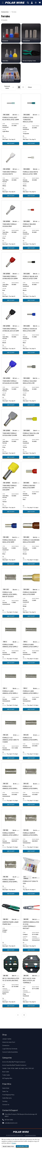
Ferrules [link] (14, 12)
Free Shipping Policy (8, 1094)
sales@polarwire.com (11, 1123)
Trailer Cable (6, 1075)
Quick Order (5, 1088)
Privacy (14, 1143)
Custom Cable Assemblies (10, 1052)
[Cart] (39, 2)
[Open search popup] (27, 2)
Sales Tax (5, 1091)
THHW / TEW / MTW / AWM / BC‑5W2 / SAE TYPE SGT (18, 1068)
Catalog (4, 1101)
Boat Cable (5, 1071)
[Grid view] (19, 87)
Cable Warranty (7, 1098)
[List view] (23, 87)
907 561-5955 (9, 1119)
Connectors (5, 1045)
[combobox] (8, 87)
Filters (30, 87)
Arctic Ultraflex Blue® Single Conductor (13, 1062)
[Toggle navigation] (2, 2)
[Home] (15, 3)
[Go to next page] (24, 1015)
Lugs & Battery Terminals (9, 1048)
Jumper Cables (6, 1039)
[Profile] (31, 2)
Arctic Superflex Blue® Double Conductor (14, 1065)
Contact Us (5, 1104)
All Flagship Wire (7, 1078)
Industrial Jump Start (8, 1042)
